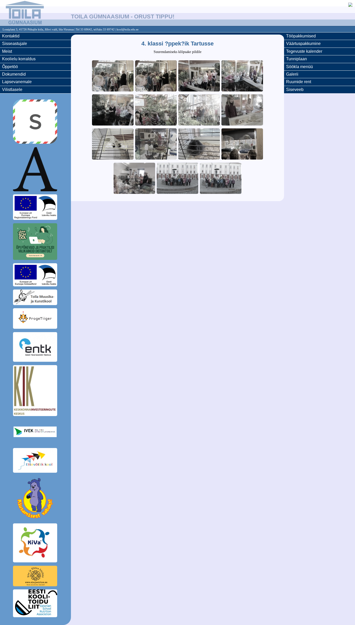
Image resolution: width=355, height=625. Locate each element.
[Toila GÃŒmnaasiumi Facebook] (350, 5)
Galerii (292, 74)
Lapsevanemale (17, 82)
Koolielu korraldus (19, 59)
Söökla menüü (299, 66)
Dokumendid (14, 74)
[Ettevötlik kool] (35, 461)
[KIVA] (35, 544)
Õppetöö (10, 66)
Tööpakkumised (301, 36)
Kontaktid (10, 36)
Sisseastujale (14, 43)
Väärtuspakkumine (303, 43)
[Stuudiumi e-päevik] (35, 122)
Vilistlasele (12, 89)
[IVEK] (35, 432)
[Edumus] (35, 242)
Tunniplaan (296, 59)
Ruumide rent (298, 82)
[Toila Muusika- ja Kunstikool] (35, 298)
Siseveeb (295, 89)
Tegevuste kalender (304, 51)
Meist (7, 51)
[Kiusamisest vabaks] (35, 499)
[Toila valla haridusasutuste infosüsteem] (35, 170)
